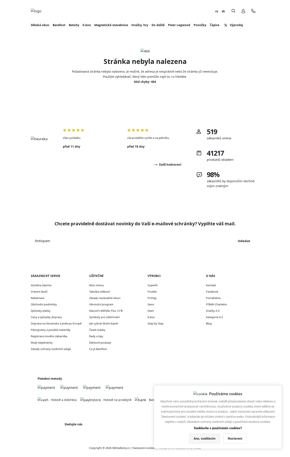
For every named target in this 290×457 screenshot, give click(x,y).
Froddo (152, 291)
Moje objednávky (42, 342)
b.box (151, 317)
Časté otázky (97, 330)
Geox (151, 304)
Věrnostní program (101, 304)
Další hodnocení (170, 164)
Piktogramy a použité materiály (50, 330)
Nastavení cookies (143, 448)
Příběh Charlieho (216, 304)
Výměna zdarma (41, 285)
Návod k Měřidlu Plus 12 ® (106, 311)
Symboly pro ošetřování (104, 317)
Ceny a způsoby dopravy (46, 317)
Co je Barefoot (98, 349)
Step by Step (155, 323)
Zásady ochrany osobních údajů (51, 349)
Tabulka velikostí (99, 291)
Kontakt (211, 285)
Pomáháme (213, 298)
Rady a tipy (96, 336)
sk (223, 11)
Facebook (212, 291)
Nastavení (235, 438)
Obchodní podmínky (44, 304)
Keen (151, 311)
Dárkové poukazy (100, 342)
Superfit (153, 285)
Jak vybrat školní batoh (103, 323)
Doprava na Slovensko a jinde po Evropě (56, 323)
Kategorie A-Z (214, 317)
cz (216, 11)
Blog (209, 323)
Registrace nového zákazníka (49, 336)
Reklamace (37, 298)
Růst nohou (96, 285)
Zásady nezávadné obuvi (104, 298)
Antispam (42, 240)
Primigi (152, 298)
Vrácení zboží (39, 291)
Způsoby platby (41, 311)
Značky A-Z (213, 311)
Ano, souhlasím (204, 438)
